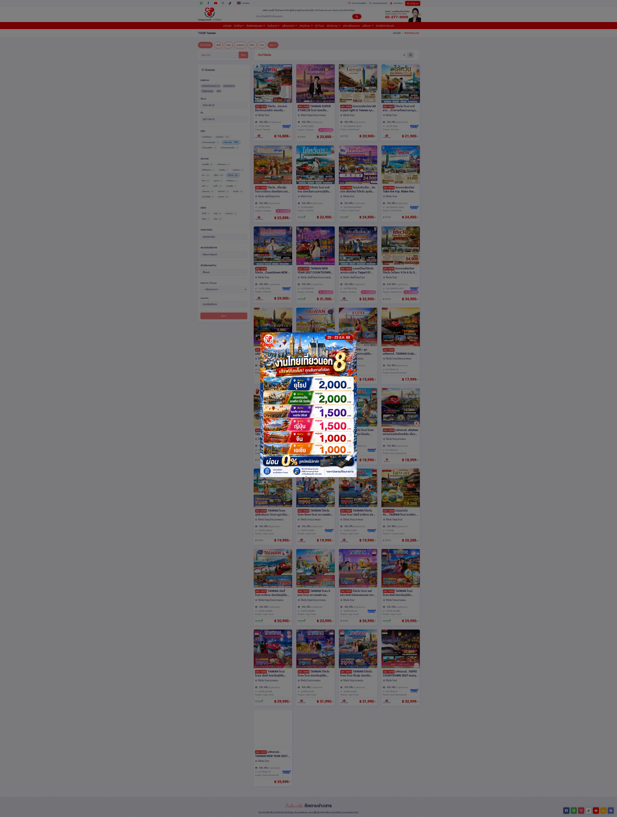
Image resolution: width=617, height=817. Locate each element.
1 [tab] (306, 476)
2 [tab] (311, 476)
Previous (263, 406)
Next (353, 406)
